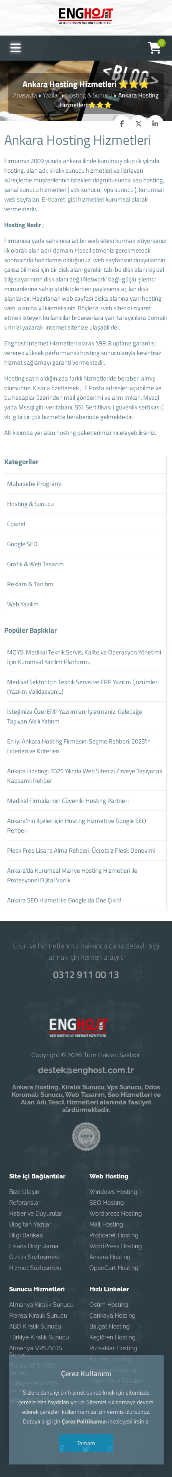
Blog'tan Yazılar (30, 1224)
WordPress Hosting (115, 1246)
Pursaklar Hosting (113, 1348)
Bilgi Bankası (26, 1235)
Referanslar (24, 1202)
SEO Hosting (106, 1202)
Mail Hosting (106, 1224)
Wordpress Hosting (115, 1213)
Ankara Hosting (110, 1257)
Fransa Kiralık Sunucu (38, 1315)
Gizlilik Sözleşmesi (34, 1257)
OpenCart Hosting (114, 1268)
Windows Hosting (113, 1191)
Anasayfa (25, 95)
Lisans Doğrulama (33, 1246)
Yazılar (51, 95)
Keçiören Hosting (112, 1337)
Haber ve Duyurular (35, 1213)
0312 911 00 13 (86, 974)
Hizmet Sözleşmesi (35, 1268)
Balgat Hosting (109, 1326)
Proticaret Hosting (114, 1235)
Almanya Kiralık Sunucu (41, 1304)
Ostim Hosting (108, 1304)
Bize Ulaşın (24, 1191)
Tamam (86, 1443)
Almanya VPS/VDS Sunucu (35, 1351)
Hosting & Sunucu (89, 95)
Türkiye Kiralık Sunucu (39, 1337)
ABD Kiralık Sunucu (35, 1326)
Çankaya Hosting (112, 1315)
